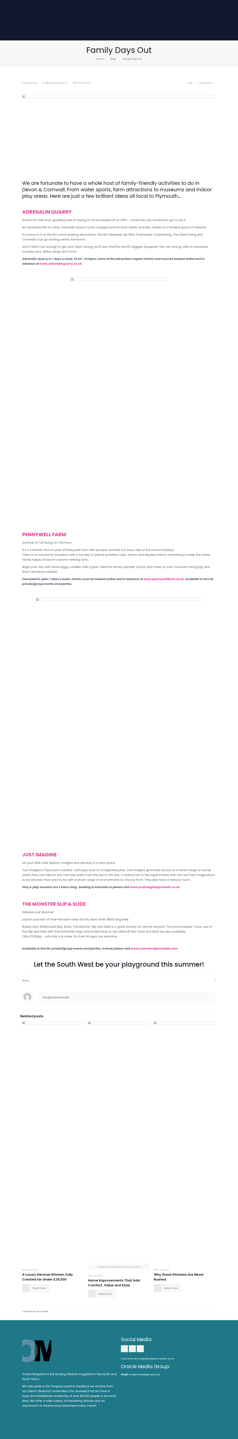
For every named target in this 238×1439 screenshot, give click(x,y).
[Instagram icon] (204, 1431)
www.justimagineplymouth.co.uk (155, 887)
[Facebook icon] (195, 1431)
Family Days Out (132, 58)
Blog (113, 58)
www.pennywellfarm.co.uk (164, 579)
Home (99, 58)
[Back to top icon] (212, 1431)
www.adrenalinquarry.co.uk (61, 264)
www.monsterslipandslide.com (154, 948)
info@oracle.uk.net (53, 82)
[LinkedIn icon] (199, 1431)
